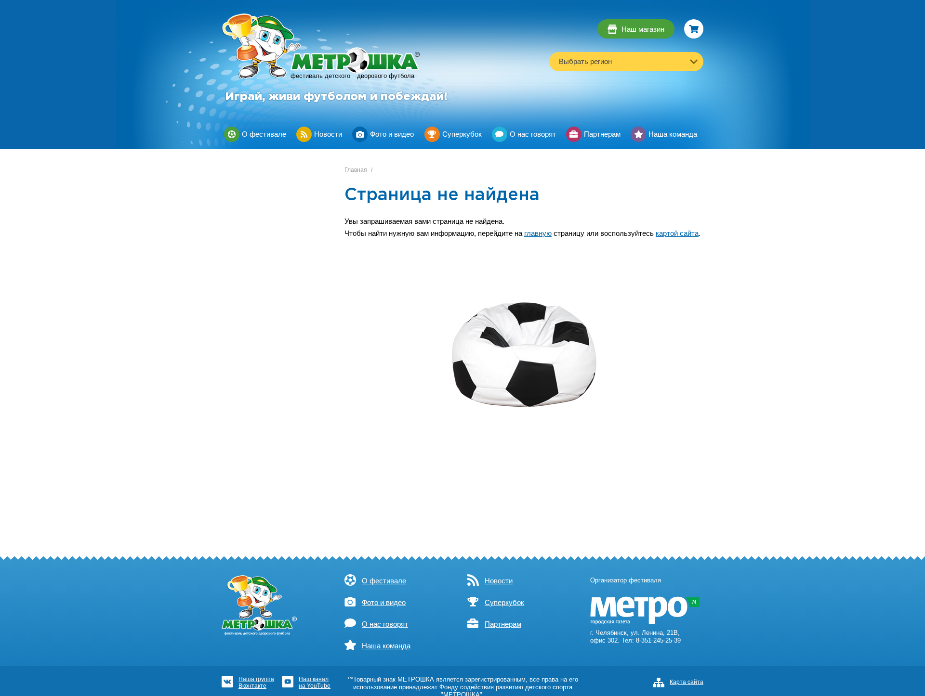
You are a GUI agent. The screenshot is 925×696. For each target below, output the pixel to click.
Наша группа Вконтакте (256, 682)
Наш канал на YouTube (314, 682)
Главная (355, 170)
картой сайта (677, 233)
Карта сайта (686, 682)
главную (538, 233)
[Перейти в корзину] (693, 29)
